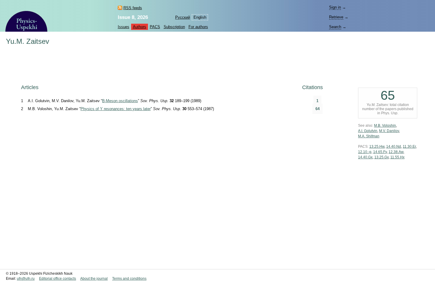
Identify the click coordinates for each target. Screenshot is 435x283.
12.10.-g (364, 152)
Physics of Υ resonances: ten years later (115, 109)
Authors (139, 27)
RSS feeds (132, 8)
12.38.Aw (396, 152)
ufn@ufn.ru (26, 278)
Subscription (174, 27)
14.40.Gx (365, 157)
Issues (123, 27)
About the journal (94, 278)
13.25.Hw (376, 146)
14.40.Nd (393, 146)
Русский (182, 17)
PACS (155, 27)
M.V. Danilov (389, 131)
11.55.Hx (397, 157)
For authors (198, 27)
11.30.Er (409, 146)
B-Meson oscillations (120, 101)
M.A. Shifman (368, 136)
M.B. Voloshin (385, 125)
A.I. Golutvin (367, 131)
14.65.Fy (380, 152)
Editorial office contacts (57, 278)
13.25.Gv (381, 157)
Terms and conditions (129, 278)
